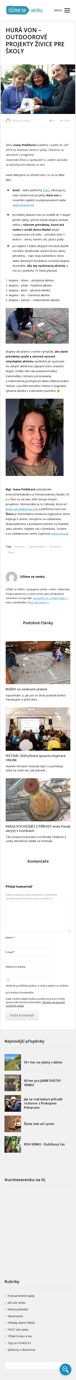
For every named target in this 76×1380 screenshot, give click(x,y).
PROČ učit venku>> (38, 602)
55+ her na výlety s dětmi (43, 1062)
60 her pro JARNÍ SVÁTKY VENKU (42, 1083)
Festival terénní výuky (21, 1296)
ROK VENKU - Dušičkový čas (44, 1144)
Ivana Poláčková (37, 546)
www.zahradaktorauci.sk (21, 509)
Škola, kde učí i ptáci (39, 1124)
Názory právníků (18, 1309)
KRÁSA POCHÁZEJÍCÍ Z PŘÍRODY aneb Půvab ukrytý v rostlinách (38, 828)
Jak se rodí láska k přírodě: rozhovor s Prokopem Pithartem (43, 1103)
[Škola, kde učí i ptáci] (12, 1124)
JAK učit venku (16, 1302)
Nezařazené (15, 1316)
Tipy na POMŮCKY (19, 1343)
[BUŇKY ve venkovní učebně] (38, 662)
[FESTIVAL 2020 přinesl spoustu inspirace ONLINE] (38, 728)
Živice (46, 190)
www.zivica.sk (59, 533)
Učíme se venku (20, 120)
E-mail (10, 952)
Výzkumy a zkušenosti (21, 1350)
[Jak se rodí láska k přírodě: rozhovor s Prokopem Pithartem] (12, 1103)
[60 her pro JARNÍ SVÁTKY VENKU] (12, 1083)
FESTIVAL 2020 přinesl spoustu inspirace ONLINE (36, 758)
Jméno (10, 937)
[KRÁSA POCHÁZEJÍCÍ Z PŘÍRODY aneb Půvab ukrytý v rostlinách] (38, 799)
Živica (11, 552)
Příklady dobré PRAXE (21, 1323)
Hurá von (20, 546)
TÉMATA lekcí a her (20, 1336)
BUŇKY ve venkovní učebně (26, 689)
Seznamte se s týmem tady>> (50, 598)
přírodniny (55, 546)
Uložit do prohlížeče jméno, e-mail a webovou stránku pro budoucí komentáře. (37, 989)
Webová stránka (15, 966)
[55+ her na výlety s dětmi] (12, 1062)
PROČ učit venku (18, 1329)
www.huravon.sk (22, 205)
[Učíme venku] (24, 10)
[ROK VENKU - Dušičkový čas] (12, 1144)
